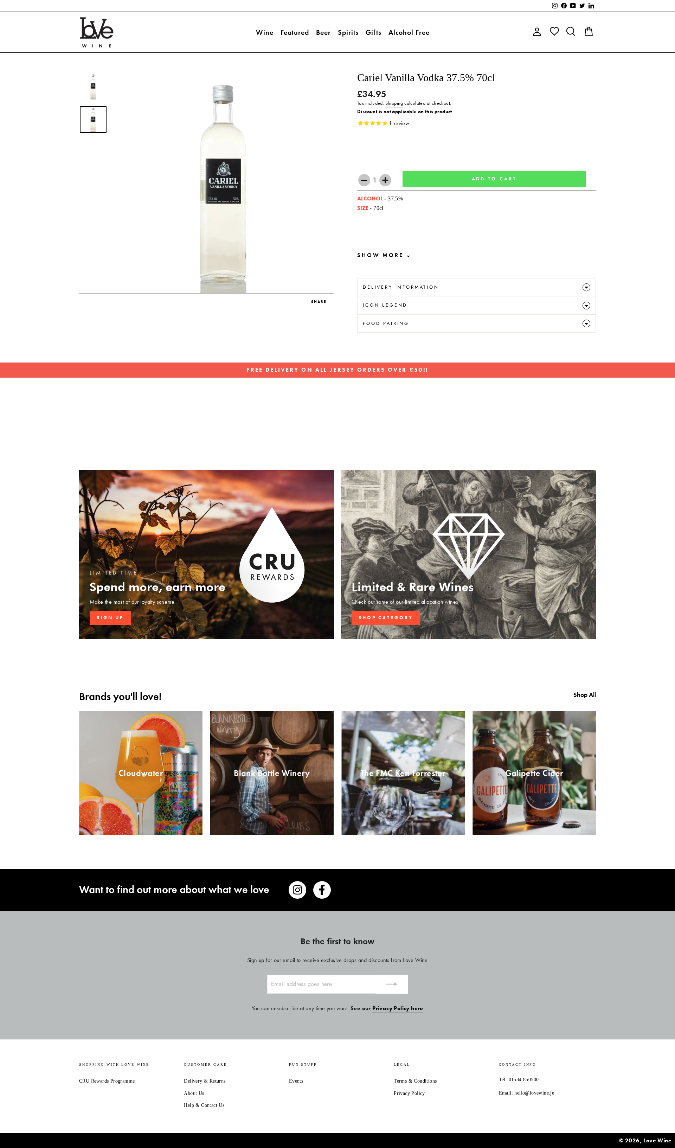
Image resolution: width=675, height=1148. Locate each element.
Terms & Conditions (415, 1081)
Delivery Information (401, 287)
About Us (194, 1093)
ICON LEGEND (385, 305)
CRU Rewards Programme (107, 1081)
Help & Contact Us (204, 1105)
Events (296, 1081)
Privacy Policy (409, 1093)
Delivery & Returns (204, 1081)
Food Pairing (386, 323)
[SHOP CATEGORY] (468, 554)
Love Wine (657, 1140)
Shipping (394, 103)
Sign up (110, 618)
